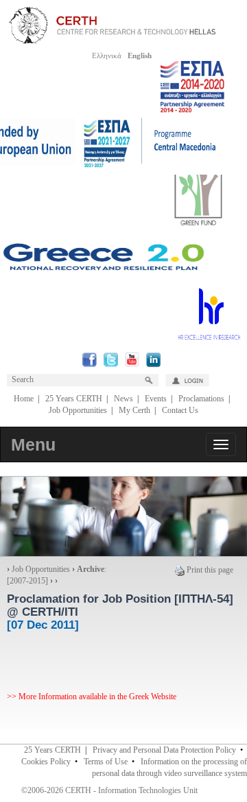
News (123, 398)
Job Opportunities (78, 410)
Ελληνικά (106, 55)
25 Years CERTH (73, 398)
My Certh (134, 410)
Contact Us (180, 410)
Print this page (210, 570)
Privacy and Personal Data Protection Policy (164, 750)
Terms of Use (106, 761)
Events (156, 398)
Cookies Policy (46, 761)
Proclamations (201, 398)
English (140, 55)
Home (24, 398)
